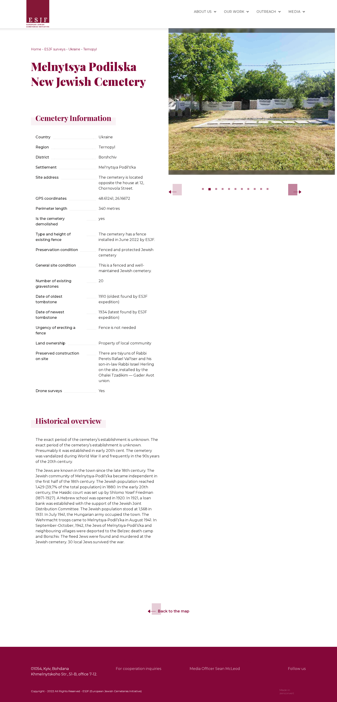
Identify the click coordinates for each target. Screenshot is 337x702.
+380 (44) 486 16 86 (48, 661)
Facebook (297, 661)
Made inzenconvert (286, 691)
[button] (202, 9)
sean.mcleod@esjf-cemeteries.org (221, 661)
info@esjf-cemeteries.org (139, 661)
